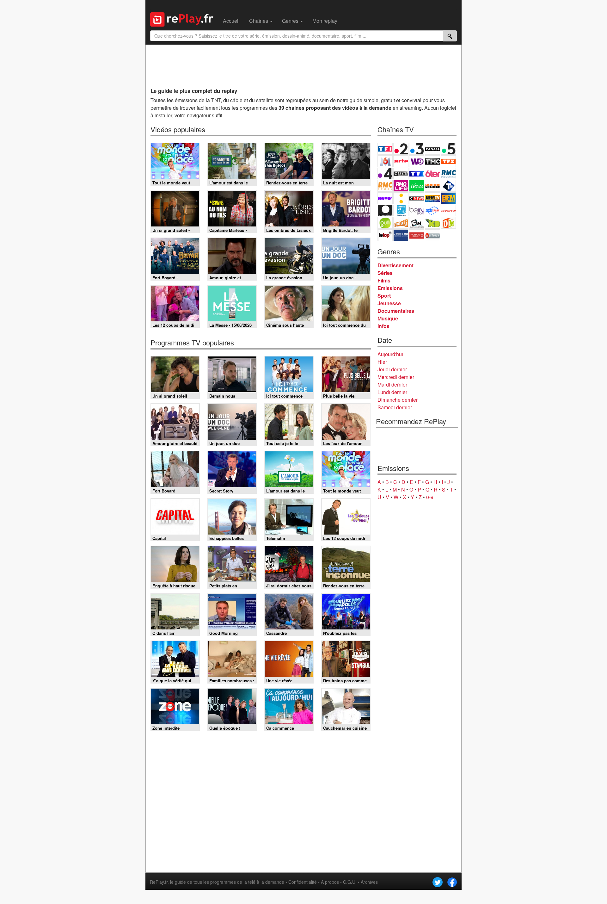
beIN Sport (416, 210)
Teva (416, 186)
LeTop (385, 235)
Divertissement (395, 265)
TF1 (385, 149)
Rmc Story (385, 186)
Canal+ (432, 149)
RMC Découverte (448, 173)
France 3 (416, 149)
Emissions (390, 288)
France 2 (400, 149)
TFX (448, 161)
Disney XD (432, 223)
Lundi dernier (392, 392)
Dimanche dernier (397, 399)
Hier (382, 361)
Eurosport (432, 210)
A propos (330, 882)
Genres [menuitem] (291, 20)
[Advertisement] (303, 63)
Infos (383, 326)
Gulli (385, 223)
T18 (448, 186)
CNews (416, 198)
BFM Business (448, 198)
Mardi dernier (392, 384)
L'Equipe (448, 210)
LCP (400, 235)
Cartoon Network (416, 223)
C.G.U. (350, 882)
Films (383, 280)
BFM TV (432, 198)
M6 (385, 161)
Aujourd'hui (390, 354)
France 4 (385, 173)
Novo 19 (385, 198)
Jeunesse (389, 303)
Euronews (385, 210)
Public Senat (416, 235)
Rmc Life (400, 186)
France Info (400, 198)
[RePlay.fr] (184, 18)
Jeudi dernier (392, 369)
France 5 (448, 149)
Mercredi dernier (395, 377)
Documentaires (395, 310)
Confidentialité (302, 882)
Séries (385, 272)
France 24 (400, 210)
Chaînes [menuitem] (259, 20)
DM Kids (448, 223)
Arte (400, 161)
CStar (400, 173)
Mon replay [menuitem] (324, 20)
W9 (416, 161)
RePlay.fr (159, 882)
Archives (369, 882)
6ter (432, 173)
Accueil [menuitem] (231, 20)
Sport (384, 295)
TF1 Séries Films (416, 173)
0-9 (429, 497)
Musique (387, 318)
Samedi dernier (394, 407)
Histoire (432, 235)
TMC (432, 161)
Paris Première (432, 186)
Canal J (400, 223)
